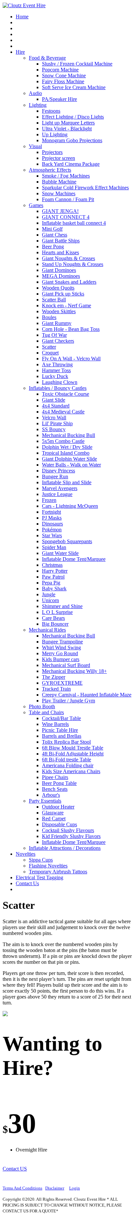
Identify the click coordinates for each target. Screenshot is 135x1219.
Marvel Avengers (59, 488)
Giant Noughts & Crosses (68, 258)
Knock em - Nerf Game (66, 305)
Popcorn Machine (60, 69)
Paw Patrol (53, 577)
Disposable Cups (59, 824)
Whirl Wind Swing (61, 647)
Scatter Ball (54, 299)
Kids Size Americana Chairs (71, 771)
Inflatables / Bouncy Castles (58, 388)
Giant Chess (54, 235)
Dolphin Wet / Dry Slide (67, 447)
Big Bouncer (55, 624)
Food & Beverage (47, 58)
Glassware (53, 812)
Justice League (57, 494)
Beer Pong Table (59, 783)
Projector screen (58, 158)
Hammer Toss (56, 370)
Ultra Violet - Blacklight (67, 128)
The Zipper (53, 677)
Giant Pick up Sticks (63, 293)
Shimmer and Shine (62, 606)
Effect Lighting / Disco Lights (73, 117)
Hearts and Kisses (60, 252)
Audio (35, 93)
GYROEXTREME (62, 683)
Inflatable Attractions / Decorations (65, 848)
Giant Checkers (58, 341)
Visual (35, 146)
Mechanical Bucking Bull (68, 435)
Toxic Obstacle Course (65, 394)
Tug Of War (54, 335)
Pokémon (52, 529)
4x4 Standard (55, 406)
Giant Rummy (56, 323)
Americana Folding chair (67, 765)
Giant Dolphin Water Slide (69, 459)
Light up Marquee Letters (68, 122)
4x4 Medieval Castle (63, 411)
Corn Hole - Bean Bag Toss (71, 329)
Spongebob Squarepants (67, 541)
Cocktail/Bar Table (61, 718)
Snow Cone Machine (64, 75)
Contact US (15, 1168)
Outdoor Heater (58, 806)
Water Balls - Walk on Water (71, 464)
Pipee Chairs (55, 777)
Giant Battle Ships (61, 240)
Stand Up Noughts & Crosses (72, 264)
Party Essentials (45, 801)
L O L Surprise (57, 612)
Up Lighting (55, 134)
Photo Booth (42, 706)
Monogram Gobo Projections (72, 140)
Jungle (48, 594)
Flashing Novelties (48, 865)
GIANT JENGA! (60, 211)
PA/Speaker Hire (59, 99)
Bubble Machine (59, 181)
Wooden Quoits (58, 288)
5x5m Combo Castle (63, 441)
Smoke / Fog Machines (66, 176)
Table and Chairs (46, 712)
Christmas (52, 565)
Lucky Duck (55, 376)
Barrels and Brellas (61, 736)
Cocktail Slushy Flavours (68, 830)
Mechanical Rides (47, 630)
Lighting (38, 105)
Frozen (49, 500)
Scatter (49, 347)
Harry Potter (55, 571)
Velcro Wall (54, 417)
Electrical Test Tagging (39, 877)
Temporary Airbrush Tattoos (58, 871)
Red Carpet (54, 818)
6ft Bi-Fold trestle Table (66, 759)
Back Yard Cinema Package (71, 164)
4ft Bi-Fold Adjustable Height (73, 753)
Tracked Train (56, 689)
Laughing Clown (59, 382)
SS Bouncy (54, 429)
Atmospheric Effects (50, 170)
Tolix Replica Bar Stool (66, 742)
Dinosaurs (52, 523)
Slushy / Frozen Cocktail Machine (77, 64)
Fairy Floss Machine (63, 81)
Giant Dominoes (59, 270)
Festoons (51, 111)
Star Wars (52, 535)
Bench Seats (55, 789)
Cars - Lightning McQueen (70, 506)
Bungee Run (55, 476)
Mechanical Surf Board (66, 665)
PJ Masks (52, 518)
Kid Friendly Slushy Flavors (71, 836)
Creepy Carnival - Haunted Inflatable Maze (86, 694)
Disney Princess (58, 470)
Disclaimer (54, 1188)
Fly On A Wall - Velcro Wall (71, 358)
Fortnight (51, 512)
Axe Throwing (57, 364)
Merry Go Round (60, 653)
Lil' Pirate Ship (57, 423)
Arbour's (51, 795)
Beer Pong (53, 246)
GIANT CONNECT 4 (65, 217)
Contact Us (27, 883)
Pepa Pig (51, 582)
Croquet (50, 352)
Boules (49, 317)
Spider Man (54, 547)
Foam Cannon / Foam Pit (68, 199)
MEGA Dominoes (61, 276)
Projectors (52, 152)
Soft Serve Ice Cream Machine (74, 87)
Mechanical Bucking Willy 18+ (74, 671)
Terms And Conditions (22, 1188)
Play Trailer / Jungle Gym (68, 700)
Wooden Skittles (59, 311)
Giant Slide (53, 400)
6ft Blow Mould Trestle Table (72, 748)
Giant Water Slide (60, 553)
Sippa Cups (41, 860)
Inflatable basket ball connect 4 (74, 223)
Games (36, 205)
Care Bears (53, 618)
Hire (20, 52)
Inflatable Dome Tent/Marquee (74, 559)
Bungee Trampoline (62, 641)
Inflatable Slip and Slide (66, 482)
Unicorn (50, 600)
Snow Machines (58, 193)
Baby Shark (54, 588)
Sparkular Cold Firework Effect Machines (85, 187)
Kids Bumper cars (60, 659)
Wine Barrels (55, 724)
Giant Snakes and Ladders (69, 282)
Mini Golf (52, 229)
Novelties (25, 854)
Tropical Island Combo (65, 453)
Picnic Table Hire (60, 730)
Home (22, 16)
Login (74, 1188)
